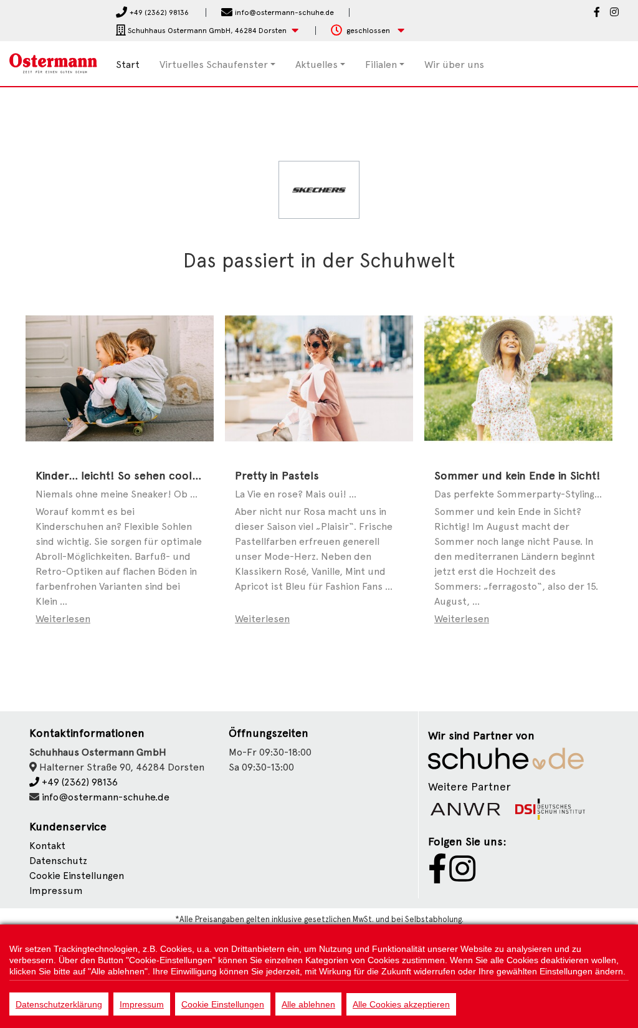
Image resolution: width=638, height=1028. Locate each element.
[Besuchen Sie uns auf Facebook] (597, 13)
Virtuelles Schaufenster (214, 64)
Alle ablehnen (308, 1004)
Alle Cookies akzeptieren (401, 1004)
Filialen (381, 64)
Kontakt (47, 846)
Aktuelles (316, 64)
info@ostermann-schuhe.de (105, 797)
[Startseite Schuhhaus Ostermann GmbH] (53, 63)
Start (128, 64)
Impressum (56, 890)
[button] (207, 30)
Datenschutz (58, 861)
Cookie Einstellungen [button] (76, 875)
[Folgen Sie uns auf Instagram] (614, 13)
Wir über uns (454, 64)
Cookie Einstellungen (222, 1004)
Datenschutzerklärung (59, 1004)
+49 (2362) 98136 (78, 782)
